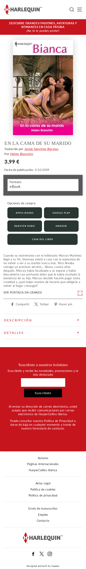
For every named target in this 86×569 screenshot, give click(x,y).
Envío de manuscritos (43, 508)
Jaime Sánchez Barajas (41, 149)
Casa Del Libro (42, 239)
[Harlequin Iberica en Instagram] (50, 554)
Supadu (55, 566)
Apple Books (25, 213)
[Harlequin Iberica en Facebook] (33, 554)
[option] (43, 27)
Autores (43, 458)
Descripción (18, 320)
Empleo (43, 514)
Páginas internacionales (43, 464)
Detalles (14, 332)
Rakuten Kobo (24, 226)
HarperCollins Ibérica (43, 470)
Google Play (61, 213)
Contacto (43, 520)
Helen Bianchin (21, 154)
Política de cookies (43, 489)
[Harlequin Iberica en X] (41, 554)
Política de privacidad (43, 495)
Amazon (61, 226)
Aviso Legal (43, 483)
